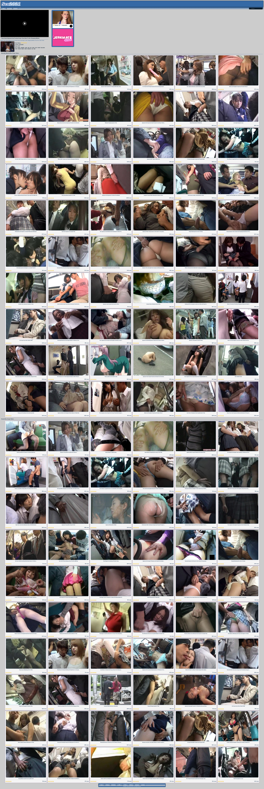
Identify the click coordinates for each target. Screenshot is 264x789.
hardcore (29, 48)
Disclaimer (113, 784)
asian (26, 47)
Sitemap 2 (137, 784)
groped (38, 47)
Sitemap (131, 784)
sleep (16, 48)
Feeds (125, 784)
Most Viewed (9, 8)
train (36, 47)
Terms (102, 784)
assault (19, 48)
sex (32, 48)
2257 (119, 784)
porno (25, 48)
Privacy (107, 784)
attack (22, 48)
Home (4, 8)
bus (31, 47)
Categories (15, 8)
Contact (143, 784)
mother (18, 47)
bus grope (43, 47)
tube (34, 48)
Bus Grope (21, 44)
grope (33, 47)
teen (28, 47)
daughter (22, 47)
